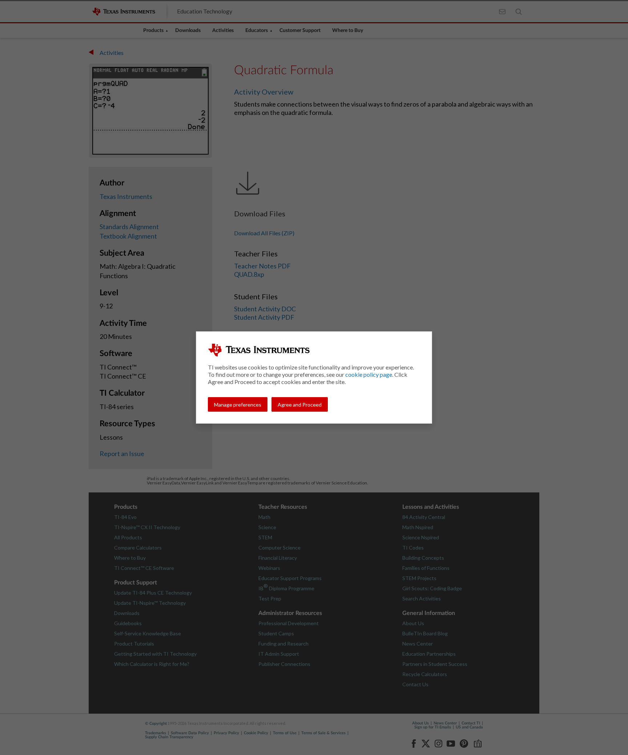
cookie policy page (368, 374)
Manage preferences (237, 405)
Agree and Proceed (300, 405)
